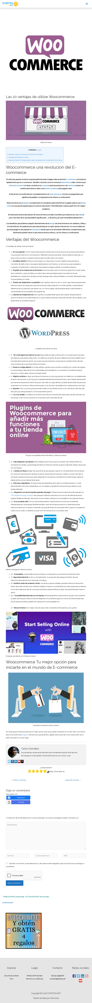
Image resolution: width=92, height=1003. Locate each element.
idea (80, 215)
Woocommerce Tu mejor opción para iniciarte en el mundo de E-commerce (34, 160)
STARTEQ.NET (7, 903)
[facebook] (74, 976)
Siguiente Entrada (73, 780)
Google (21, 802)
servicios (71, 185)
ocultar (38, 150)
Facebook (21, 798)
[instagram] (87, 976)
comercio (20, 185)
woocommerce (55, 194)
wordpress (36, 229)
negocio (25, 735)
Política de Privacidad (34, 976)
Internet (12, 185)
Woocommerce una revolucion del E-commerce (25, 154)
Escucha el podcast (11, 976)
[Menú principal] (87, 4)
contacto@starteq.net (57, 979)
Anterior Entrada (18, 780)
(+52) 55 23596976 (57, 976)
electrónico (65, 182)
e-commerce (71, 179)
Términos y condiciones (34, 979)
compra (45, 185)
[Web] (74, 856)
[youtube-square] (80, 980)
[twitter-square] (78, 976)
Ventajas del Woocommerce (18, 157)
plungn (52, 223)
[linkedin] (83, 976)
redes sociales (50, 188)
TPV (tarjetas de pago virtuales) (22, 495)
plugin (25, 203)
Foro (11, 979)
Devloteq (55, 998)
